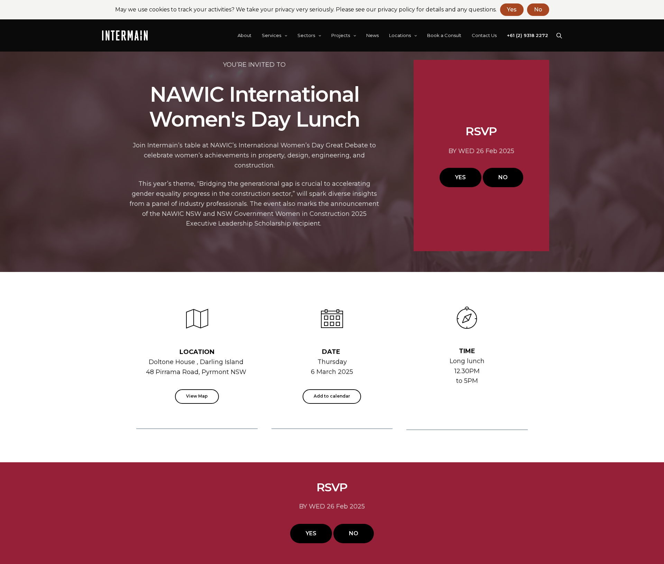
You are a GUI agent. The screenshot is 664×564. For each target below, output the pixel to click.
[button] (460, 177)
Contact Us (484, 35)
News (372, 35)
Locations (400, 35)
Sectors (306, 35)
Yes (512, 9)
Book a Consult (444, 35)
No (538, 9)
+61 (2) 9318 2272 (527, 35)
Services (271, 35)
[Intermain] (125, 35)
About (244, 35)
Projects (340, 35)
